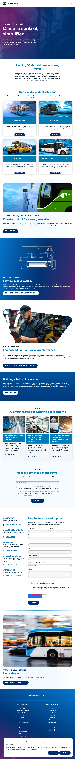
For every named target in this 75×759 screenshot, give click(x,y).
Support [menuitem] (52, 717)
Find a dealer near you (15, 682)
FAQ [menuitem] (52, 708)
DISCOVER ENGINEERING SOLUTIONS (20, 365)
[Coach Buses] (55, 118)
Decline (65, 752)
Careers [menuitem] (52, 715)
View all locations (13, 575)
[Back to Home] (10, 3)
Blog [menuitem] (22, 715)
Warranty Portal (12, 551)
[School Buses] (19, 156)
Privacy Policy (28, 495)
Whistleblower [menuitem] (22, 734)
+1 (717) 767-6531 (11, 564)
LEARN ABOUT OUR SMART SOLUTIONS (22, 293)
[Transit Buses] (19, 118)
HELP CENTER (10, 537)
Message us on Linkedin (13, 525)
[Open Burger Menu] (71, 3)
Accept (53, 752)
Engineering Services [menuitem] (23, 710)
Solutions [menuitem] (22, 708)
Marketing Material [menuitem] (52, 722)
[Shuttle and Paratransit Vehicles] (55, 156)
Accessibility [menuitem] (22, 736)
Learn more (11, 392)
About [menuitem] (23, 720)
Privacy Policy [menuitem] (23, 731)
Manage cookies (41, 752)
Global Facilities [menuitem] (22, 713)
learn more (11, 231)
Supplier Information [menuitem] (52, 720)
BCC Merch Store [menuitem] (23, 722)
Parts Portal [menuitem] (52, 713)
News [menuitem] (22, 717)
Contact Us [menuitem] (52, 710)
